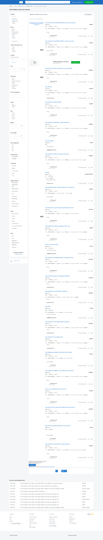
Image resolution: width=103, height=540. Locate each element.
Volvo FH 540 (12, 488)
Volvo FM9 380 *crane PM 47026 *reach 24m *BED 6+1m (57, 444)
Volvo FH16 (12, 494)
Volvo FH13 (12, 491)
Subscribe (32, 465)
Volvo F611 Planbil (49, 140)
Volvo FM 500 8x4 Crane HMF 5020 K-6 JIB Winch (56, 291)
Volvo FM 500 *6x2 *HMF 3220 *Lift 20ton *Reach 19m (57, 154)
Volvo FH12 (12, 504)
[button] (89, 36)
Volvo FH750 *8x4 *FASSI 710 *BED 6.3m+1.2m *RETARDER (58, 68)
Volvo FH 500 (12, 483)
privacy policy (43, 466)
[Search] (26, 2)
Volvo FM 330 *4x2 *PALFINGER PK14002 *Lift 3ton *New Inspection (60, 22)
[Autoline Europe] (13, 2)
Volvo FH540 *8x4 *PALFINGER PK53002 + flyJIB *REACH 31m (59, 257)
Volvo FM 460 (12, 502)
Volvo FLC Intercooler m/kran (51, 244)
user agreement (51, 466)
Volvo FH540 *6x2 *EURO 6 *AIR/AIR (53, 102)
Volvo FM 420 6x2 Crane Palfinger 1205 (54, 337)
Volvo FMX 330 (48, 86)
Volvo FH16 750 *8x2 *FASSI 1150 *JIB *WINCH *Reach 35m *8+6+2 (60, 407)
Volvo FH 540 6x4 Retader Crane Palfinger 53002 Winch (57, 276)
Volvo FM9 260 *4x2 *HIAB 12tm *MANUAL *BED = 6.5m (57, 226)
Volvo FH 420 (12, 496)
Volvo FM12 (12, 507)
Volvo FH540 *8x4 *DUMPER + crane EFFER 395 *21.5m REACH (59, 370)
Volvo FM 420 (12, 499)
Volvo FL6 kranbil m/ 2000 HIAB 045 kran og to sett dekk (57, 425)
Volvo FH (47, 172)
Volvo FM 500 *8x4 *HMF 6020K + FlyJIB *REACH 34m (57, 122)
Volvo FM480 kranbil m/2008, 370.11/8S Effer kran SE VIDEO (58, 352)
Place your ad (75, 62)
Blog (30, 525)
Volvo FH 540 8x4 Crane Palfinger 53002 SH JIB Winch (57, 321)
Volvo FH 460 (12, 485)
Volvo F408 (47, 306)
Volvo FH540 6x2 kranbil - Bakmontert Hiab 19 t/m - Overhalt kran (59, 187)
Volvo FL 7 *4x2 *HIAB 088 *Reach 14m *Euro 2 (55, 389)
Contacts (11, 521)
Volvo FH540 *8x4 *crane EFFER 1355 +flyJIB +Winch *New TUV (59, 207)
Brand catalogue (32, 527)
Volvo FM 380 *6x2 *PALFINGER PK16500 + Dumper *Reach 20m (59, 41)
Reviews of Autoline (33, 523)
